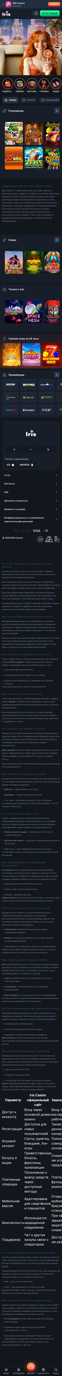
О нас (7, 475)
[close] (2, 4)
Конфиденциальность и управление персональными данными (24, 519)
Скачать (54, 4)
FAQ (6, 492)
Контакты (9, 483)
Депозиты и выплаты (16, 500)
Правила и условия (14, 509)
